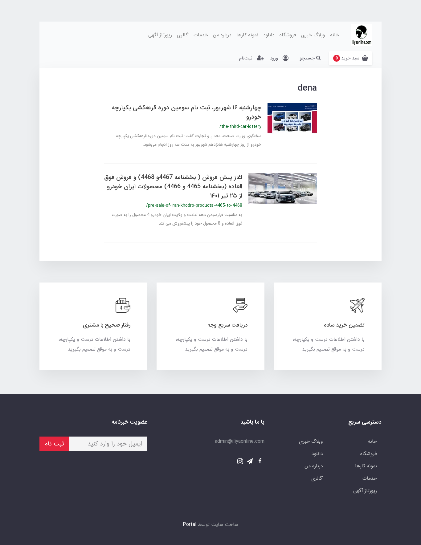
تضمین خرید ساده (344, 325)
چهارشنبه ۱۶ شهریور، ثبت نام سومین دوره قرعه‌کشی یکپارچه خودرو (186, 112)
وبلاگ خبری (313, 35)
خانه (334, 35)
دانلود (269, 35)
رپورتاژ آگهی (160, 35)
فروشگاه (288, 35)
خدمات (201, 35)
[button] (350, 58)
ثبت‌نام (245, 58)
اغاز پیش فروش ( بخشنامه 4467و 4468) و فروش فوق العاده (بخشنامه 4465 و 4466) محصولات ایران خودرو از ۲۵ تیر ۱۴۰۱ (173, 187)
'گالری (183, 35)
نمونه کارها (247, 35)
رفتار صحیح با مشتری (106, 325)
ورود (274, 58)
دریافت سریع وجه (227, 325)
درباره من (222, 35)
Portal (189, 524)
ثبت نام (54, 444)
